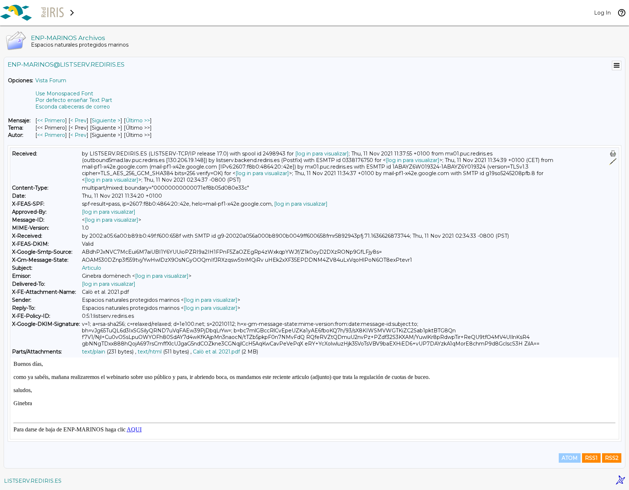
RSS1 (591, 458)
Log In (602, 12)
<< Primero (51, 120)
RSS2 (611, 458)
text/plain (93, 351)
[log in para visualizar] (322, 153)
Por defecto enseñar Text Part (73, 100)
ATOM (570, 458)
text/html (150, 351)
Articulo (91, 268)
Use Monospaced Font (64, 93)
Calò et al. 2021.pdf (216, 351)
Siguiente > (106, 120)
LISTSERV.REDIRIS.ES (33, 481)
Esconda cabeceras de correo (72, 106)
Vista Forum (50, 80)
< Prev (78, 120)
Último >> (138, 120)
